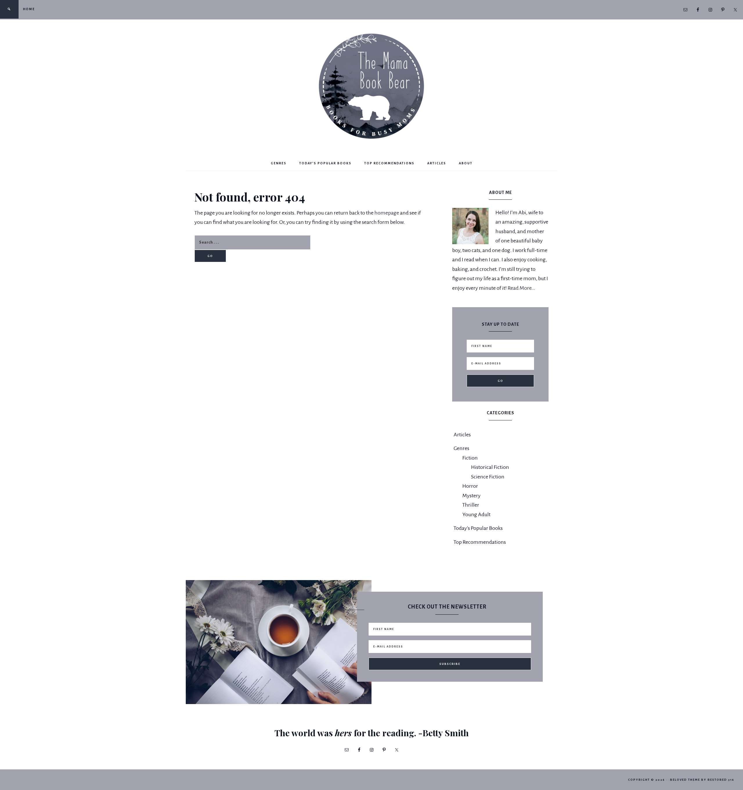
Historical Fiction (490, 467)
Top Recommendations (480, 542)
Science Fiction (487, 477)
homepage (386, 213)
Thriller (470, 505)
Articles (462, 435)
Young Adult (476, 514)
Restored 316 (721, 779)
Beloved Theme (685, 779)
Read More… (521, 288)
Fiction (470, 458)
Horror (470, 486)
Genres (461, 448)
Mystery (471, 496)
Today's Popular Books (478, 528)
